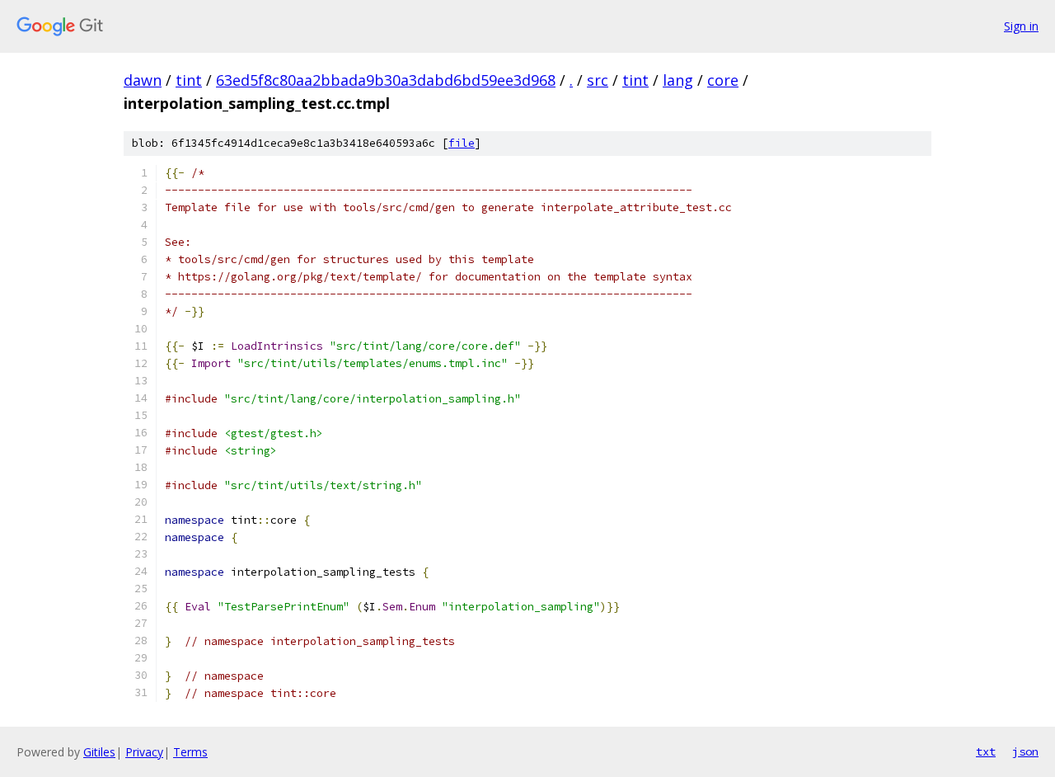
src (597, 80)
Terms (190, 752)
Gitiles (99, 752)
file (461, 143)
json (1025, 751)
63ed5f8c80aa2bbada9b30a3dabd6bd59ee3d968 (386, 80)
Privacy (144, 752)
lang (678, 80)
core (722, 80)
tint (189, 80)
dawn (143, 80)
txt (986, 751)
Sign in (1021, 26)
